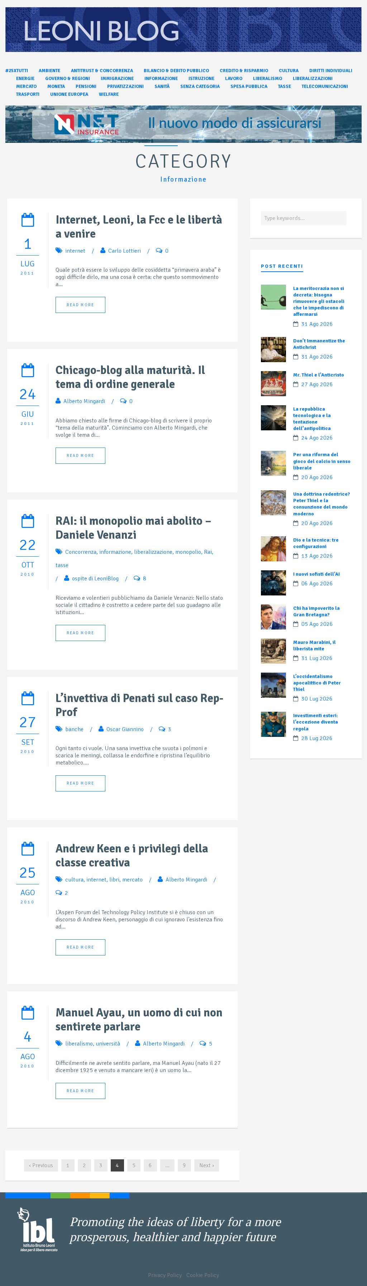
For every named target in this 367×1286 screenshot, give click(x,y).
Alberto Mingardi (84, 401)
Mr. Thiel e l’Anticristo (318, 375)
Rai (208, 552)
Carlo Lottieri (124, 250)
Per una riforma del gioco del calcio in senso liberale (322, 461)
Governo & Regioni (67, 78)
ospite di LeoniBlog (95, 578)
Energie (25, 78)
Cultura (289, 71)
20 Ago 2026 (317, 477)
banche (74, 729)
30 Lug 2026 (317, 698)
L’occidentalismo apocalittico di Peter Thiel (317, 682)
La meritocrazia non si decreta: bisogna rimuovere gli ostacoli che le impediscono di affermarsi (318, 301)
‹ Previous (41, 1165)
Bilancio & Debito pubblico (176, 71)
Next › (206, 1165)
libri (114, 879)
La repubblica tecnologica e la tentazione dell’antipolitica (312, 419)
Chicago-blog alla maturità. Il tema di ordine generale (130, 377)
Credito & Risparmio (244, 71)
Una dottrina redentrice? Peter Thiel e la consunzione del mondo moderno (321, 504)
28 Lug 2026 (317, 738)
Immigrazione (117, 78)
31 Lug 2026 (317, 658)
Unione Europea (69, 94)
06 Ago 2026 (317, 583)
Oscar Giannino (125, 729)
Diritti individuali (330, 71)
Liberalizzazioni (313, 78)
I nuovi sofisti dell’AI (316, 574)
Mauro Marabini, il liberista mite (314, 645)
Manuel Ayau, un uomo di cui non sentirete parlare (139, 1020)
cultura (74, 879)
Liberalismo (267, 78)
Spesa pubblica (248, 86)
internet (75, 250)
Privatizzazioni (125, 86)
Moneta (56, 86)
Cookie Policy (202, 1275)
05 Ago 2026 (317, 624)
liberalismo (79, 1043)
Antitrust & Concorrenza (102, 71)
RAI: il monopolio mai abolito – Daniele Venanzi (133, 528)
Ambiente (49, 71)
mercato (132, 879)
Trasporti (27, 94)
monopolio (188, 552)
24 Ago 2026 (317, 437)
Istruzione (201, 78)
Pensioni (86, 86)
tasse (62, 565)
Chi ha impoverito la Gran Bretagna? (316, 611)
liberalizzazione (153, 552)
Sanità (162, 86)
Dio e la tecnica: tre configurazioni (316, 543)
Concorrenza (80, 552)
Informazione (161, 78)
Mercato (26, 86)
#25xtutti (16, 71)
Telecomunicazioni (325, 86)
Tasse (284, 86)
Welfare (109, 94)
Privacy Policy (165, 1275)
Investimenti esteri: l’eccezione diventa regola (315, 721)
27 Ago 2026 (317, 384)
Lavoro (233, 78)
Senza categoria (200, 86)
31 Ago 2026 (317, 324)
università (108, 1043)
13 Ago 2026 (317, 556)
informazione (115, 552)
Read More (80, 305)
